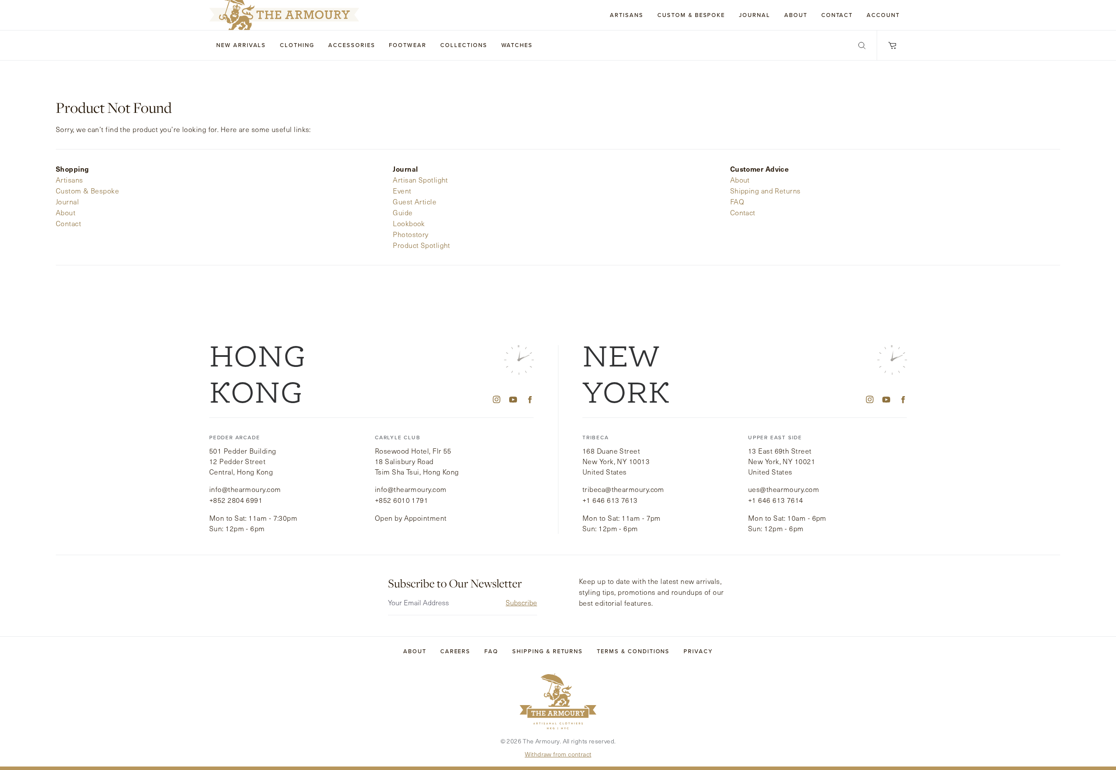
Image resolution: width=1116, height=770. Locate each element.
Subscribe (521, 602)
